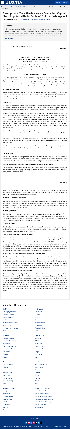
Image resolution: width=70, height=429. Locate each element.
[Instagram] (34, 423)
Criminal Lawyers (8, 317)
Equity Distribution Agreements (41, 19)
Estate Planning (40, 323)
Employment (7, 343)
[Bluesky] (39, 423)
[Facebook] (31, 423)
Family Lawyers (7, 325)
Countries (6, 407)
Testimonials (39, 407)
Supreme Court (7, 373)
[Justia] (14, 2)
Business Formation (9, 338)
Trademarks (6, 404)
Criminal (37, 314)
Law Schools (39, 335)
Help (30, 426)
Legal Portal (17, 426)
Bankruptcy (38, 312)
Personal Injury (40, 328)
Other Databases (9, 388)
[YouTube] (29, 423)
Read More (8, 38)
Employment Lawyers (9, 320)
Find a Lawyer (8, 309)
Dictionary (38, 338)
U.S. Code (5, 367)
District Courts (7, 378)
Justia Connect (7, 426)
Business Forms (8, 396)
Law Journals (39, 349)
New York (38, 378)
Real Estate (6, 352)
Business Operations (9, 341)
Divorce (37, 317)
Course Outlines (40, 346)
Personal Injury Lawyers (10, 328)
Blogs (37, 352)
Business (6, 335)
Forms (7, 6)
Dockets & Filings (8, 381)
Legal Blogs (6, 394)
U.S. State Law (40, 362)
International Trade (9, 349)
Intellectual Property (9, 346)
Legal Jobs (6, 391)
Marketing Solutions (42, 388)
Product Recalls (7, 399)
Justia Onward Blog (41, 404)
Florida (37, 375)
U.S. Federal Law (9, 362)
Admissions (38, 341)
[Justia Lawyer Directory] (44, 423)
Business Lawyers (8, 314)
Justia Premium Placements (43, 396)
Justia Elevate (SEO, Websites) (44, 399)
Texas (37, 381)
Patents (5, 402)
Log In (58, 2)
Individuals (39, 309)
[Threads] (36, 423)
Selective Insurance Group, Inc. (31, 6)
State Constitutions (41, 364)
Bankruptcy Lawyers (9, 312)
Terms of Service (39, 426)
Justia (2, 6)
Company (25, 426)
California (38, 373)
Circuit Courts (7, 375)
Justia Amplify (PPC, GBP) (43, 402)
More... (5, 331)
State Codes (39, 367)
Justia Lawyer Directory (42, 394)
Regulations (6, 370)
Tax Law (5, 354)
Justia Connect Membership (44, 391)
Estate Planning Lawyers (10, 323)
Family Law (38, 325)
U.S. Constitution (8, 364)
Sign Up (65, 2)
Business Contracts (16, 6)
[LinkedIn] (26, 423)
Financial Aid (39, 343)
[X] (41, 423)
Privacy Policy (49, 426)
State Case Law (40, 370)
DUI (36, 320)
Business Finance (23, 19)
